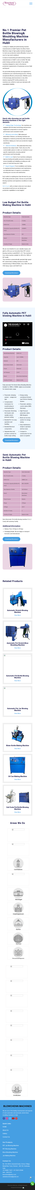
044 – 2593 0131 (7, 1172)
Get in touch (6, 186)
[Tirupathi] (16, 971)
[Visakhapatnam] (18, 908)
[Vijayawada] (16, 986)
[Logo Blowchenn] (14, 3)
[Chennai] (18, 835)
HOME (5, 1127)
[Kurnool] (18, 938)
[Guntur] (18, 924)
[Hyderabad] (18, 879)
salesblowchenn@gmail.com (11, 1176)
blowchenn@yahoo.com (9, 1174)
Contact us (29, 53)
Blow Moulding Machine (10, 1152)
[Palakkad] (16, 1075)
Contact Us (6, 1137)
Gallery (5, 1133)
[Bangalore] (16, 1016)
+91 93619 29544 (18, 1170)
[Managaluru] (16, 1001)
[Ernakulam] (16, 1089)
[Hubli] (16, 1030)
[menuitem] (30, 3)
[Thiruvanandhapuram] (18, 953)
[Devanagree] (16, 1045)
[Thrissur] (16, 1060)
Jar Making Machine (9, 1155)
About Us (5, 1130)
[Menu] (30, 3)
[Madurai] (18, 849)
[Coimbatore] (18, 864)
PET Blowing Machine (9, 1149)
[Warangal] (18, 894)
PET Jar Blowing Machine (11, 1145)
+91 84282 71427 (7, 1170)
